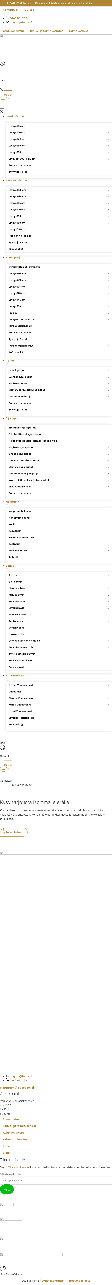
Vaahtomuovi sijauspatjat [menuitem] (59, 473)
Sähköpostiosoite (10, 1174)
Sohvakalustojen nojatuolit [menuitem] (59, 641)
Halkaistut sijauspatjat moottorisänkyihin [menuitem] (33, 440)
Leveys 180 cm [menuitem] (59, 152)
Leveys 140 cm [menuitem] (59, 139)
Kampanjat (11, 10)
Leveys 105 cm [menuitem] (17, 126)
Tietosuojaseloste (78, 1281)
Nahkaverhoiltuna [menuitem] (19, 517)
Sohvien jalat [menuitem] (16, 667)
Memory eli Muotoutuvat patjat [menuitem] (59, 390)
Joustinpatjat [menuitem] (59, 370)
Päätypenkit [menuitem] (16, 352)
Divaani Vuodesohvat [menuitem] (59, 698)
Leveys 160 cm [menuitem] (59, 146)
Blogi (6, 1153)
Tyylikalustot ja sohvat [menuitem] (22, 653)
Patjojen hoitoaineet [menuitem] (21, 165)
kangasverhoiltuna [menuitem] (20, 511)
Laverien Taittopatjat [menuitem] (21, 717)
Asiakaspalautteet (15, 1139)
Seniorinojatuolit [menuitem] (59, 550)
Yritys (6, 1146)
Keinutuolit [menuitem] (15, 531)
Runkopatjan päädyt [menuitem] (59, 346)
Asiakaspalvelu (13, 31)
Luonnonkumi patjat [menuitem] (59, 377)
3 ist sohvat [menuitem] (59, 582)
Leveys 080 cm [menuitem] (59, 190)
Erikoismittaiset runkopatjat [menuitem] (25, 267)
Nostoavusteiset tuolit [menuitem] (22, 537)
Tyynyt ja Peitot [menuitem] (18, 171)
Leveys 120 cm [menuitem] (59, 132)
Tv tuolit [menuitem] (13, 557)
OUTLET (29, 10)
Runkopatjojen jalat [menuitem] (20, 326)
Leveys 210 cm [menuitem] (17, 229)
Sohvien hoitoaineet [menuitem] (20, 660)
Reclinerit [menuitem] (14, 544)
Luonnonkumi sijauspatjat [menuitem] (59, 460)
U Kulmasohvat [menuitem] (17, 634)
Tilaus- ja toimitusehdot (46, 31)
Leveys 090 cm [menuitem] (59, 196)
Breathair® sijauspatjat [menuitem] (22, 427)
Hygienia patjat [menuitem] (59, 383)
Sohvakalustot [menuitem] (59, 601)
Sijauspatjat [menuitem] (16, 249)
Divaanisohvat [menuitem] (59, 588)
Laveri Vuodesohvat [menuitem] (20, 711)
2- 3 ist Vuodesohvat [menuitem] (59, 685)
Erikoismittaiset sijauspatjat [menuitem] (25, 434)
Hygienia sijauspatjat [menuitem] (59, 447)
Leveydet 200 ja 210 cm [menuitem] (59, 159)
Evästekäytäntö (53, 1281)
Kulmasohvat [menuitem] (59, 595)
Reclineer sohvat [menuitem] (59, 621)
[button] (56, 110)
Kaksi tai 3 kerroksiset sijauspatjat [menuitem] (59, 480)
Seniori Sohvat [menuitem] (17, 627)
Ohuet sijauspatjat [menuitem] (59, 454)
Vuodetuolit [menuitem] (15, 691)
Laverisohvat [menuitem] (59, 608)
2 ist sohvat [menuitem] (59, 575)
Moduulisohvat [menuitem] (17, 614)
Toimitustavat (78, 31)
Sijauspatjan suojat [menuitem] (59, 486)
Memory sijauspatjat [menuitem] (59, 467)
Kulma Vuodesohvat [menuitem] (59, 705)
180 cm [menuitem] (59, 313)
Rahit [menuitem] (12, 524)
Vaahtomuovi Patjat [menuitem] (59, 396)
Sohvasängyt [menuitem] (16, 724)
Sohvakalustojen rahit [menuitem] (59, 647)
